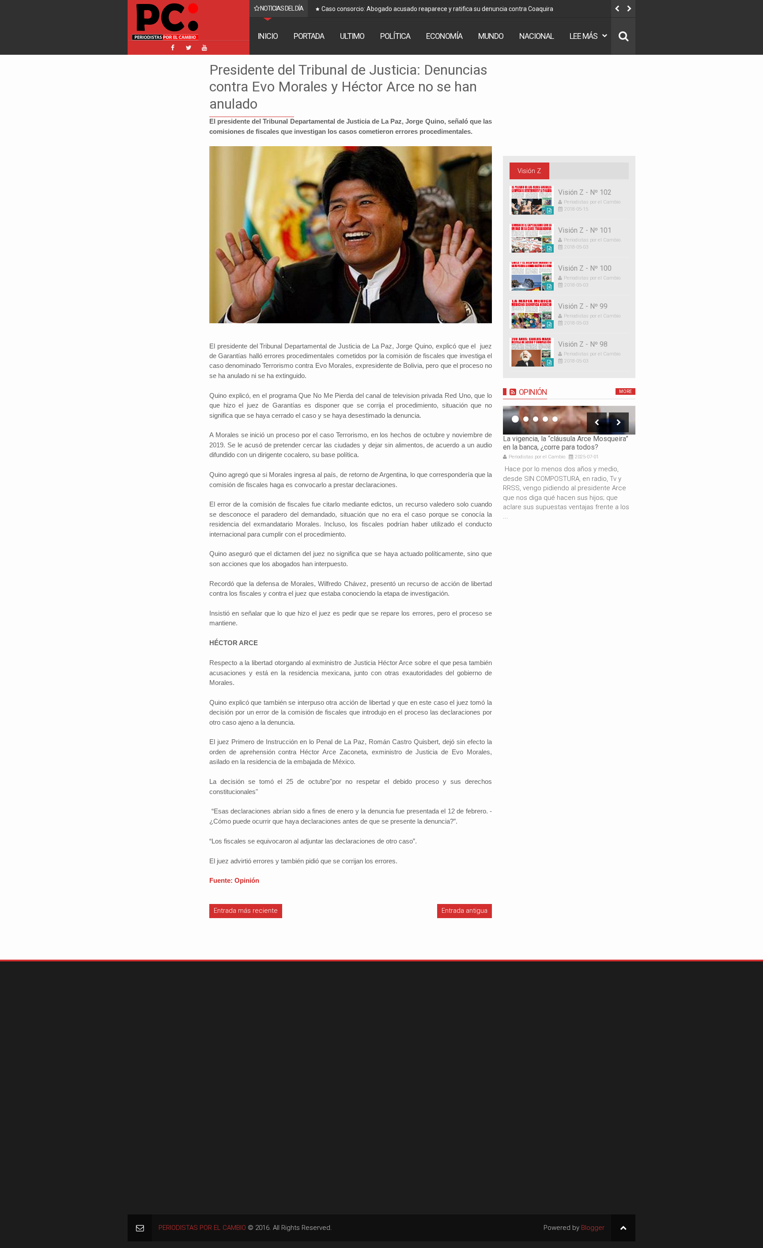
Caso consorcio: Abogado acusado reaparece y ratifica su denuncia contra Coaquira (437, 8)
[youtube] (204, 48)
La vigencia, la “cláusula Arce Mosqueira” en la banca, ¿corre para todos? (565, 443)
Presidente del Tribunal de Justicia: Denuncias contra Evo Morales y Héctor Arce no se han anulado (348, 86)
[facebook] (173, 48)
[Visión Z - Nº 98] (532, 352)
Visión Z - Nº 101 (585, 230)
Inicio (267, 36)
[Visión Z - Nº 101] (532, 238)
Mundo (490, 36)
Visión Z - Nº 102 (585, 192)
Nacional (536, 36)
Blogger (592, 1228)
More (625, 391)
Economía (444, 36)
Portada (309, 36)
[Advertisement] (154, 193)
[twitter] (188, 48)
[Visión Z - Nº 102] (532, 200)
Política (395, 36)
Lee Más (583, 36)
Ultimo (352, 36)
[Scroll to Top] (623, 1227)
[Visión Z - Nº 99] (532, 314)
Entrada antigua (464, 911)
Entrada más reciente (246, 911)
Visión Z (529, 171)
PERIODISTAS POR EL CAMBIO (202, 1228)
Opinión (533, 392)
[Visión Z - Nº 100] (532, 276)
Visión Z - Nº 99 (583, 306)
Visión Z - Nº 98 (583, 344)
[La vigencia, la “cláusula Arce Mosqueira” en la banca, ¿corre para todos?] (569, 420)
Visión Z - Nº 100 (585, 268)
